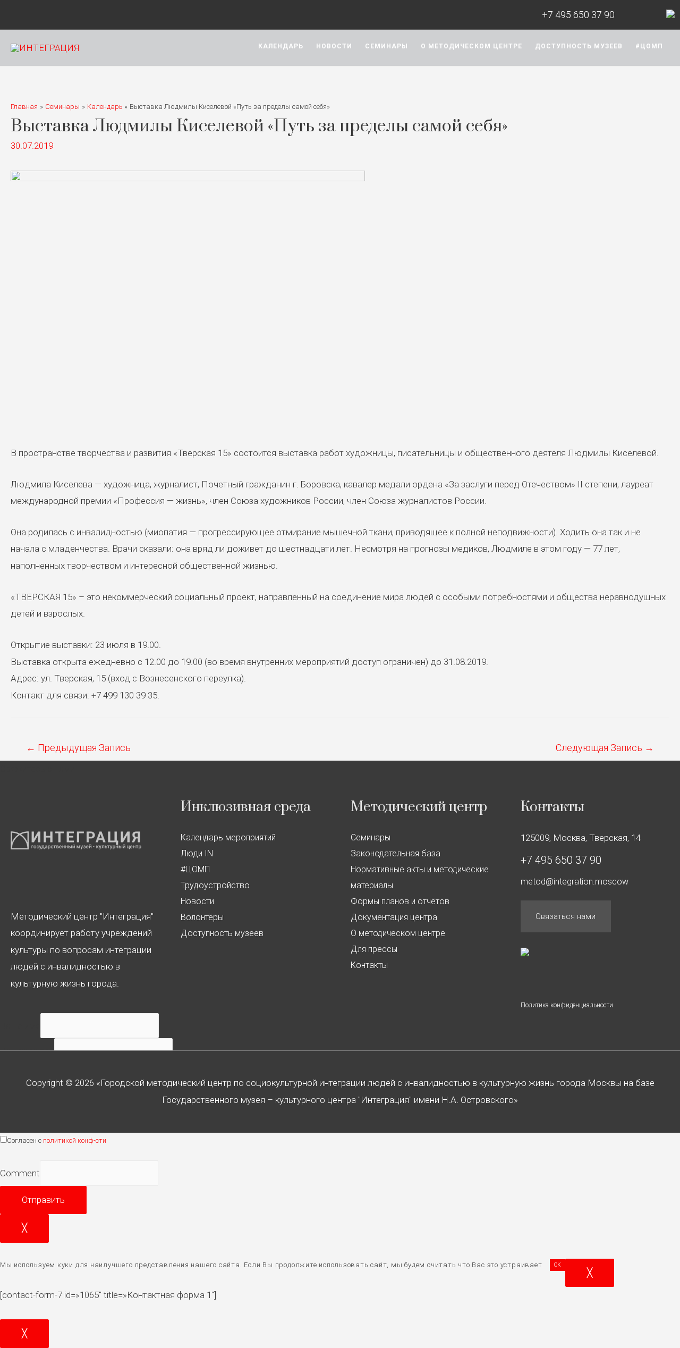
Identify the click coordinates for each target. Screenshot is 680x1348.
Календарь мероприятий (228, 837)
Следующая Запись (605, 747)
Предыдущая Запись (78, 747)
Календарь (280, 46)
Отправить (43, 1199)
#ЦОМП (649, 46)
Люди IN (197, 853)
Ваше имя (20, 1026)
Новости (334, 46)
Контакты (369, 965)
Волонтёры (202, 917)
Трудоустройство (215, 885)
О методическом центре (471, 46)
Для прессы (374, 949)
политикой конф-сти (74, 1140)
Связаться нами (566, 916)
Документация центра (394, 917)
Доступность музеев (579, 46)
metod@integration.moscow (574, 882)
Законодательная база (395, 853)
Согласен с (56, 1140)
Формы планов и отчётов (400, 901)
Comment (20, 1173)
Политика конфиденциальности (567, 1005)
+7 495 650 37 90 (578, 14)
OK (557, 1265)
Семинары (386, 46)
